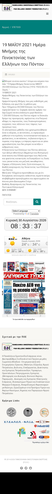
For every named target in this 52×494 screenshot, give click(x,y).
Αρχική (5, 27)
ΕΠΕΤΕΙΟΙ (16, 27)
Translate (34, 214)
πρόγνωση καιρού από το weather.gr (24, 255)
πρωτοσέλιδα (19, 319)
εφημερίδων (31, 319)
